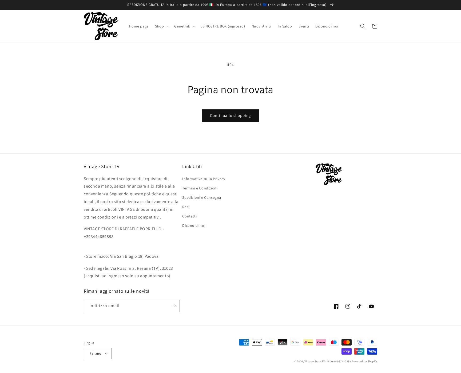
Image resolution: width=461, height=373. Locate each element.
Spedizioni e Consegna (201, 197)
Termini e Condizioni (199, 188)
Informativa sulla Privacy (203, 178)
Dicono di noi (193, 225)
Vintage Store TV (314, 361)
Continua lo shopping (230, 115)
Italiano (95, 353)
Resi (185, 206)
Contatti (189, 216)
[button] (161, 26)
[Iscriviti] (174, 306)
